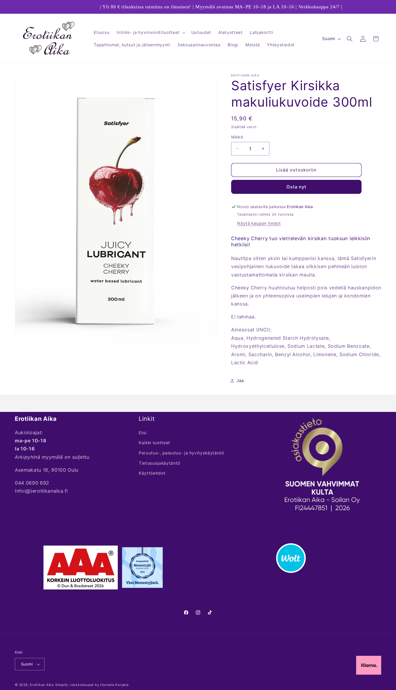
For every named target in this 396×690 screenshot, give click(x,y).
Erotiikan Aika (42, 685)
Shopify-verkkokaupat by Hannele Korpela (92, 685)
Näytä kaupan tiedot (259, 223)
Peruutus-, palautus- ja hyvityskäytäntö (181, 453)
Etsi (143, 432)
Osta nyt (296, 186)
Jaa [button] (240, 380)
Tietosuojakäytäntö (159, 463)
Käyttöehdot (152, 473)
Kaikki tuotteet (154, 442)
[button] (150, 32)
